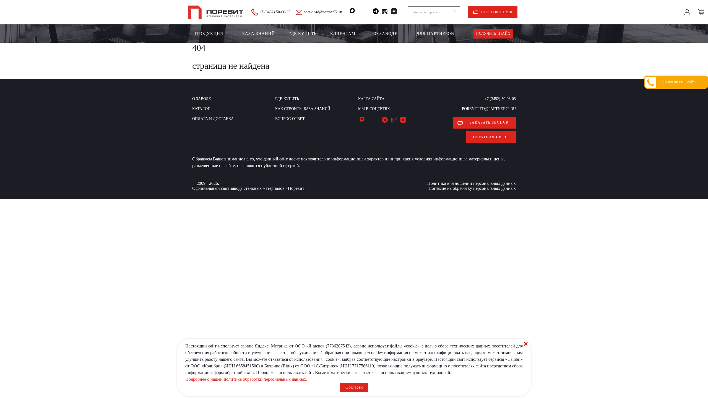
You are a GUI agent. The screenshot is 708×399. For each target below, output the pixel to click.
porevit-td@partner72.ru (323, 12)
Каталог (201, 109)
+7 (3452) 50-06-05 (274, 12)
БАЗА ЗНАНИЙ (258, 33)
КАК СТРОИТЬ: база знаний (302, 109)
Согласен (354, 387)
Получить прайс (493, 33)
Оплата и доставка (213, 119)
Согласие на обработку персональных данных (472, 188)
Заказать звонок (489, 122)
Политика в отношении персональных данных (471, 183)
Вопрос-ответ (290, 119)
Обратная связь (491, 137)
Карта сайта (371, 99)
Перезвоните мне (497, 12)
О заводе (386, 33)
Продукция (209, 33)
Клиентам (343, 33)
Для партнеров (435, 33)
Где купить (302, 33)
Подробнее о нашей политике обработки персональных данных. (246, 379)
